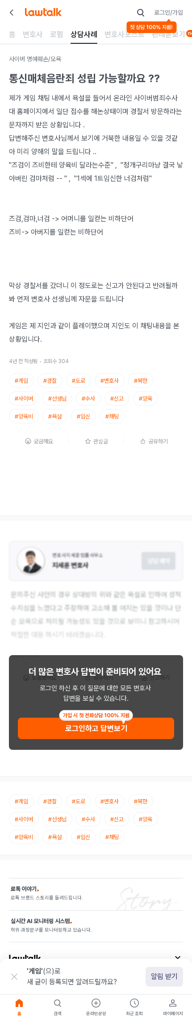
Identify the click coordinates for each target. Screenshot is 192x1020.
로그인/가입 (168, 12)
